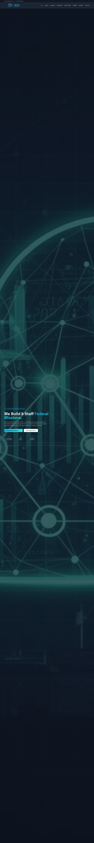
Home (41, 5)
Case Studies (67, 5)
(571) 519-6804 (20, 1)
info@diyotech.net (10, 1)
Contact (87, 5)
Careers (75, 5)
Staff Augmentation (31, 430)
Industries (59, 5)
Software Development (12, 430)
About (46, 5)
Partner (81, 5)
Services (52, 5)
